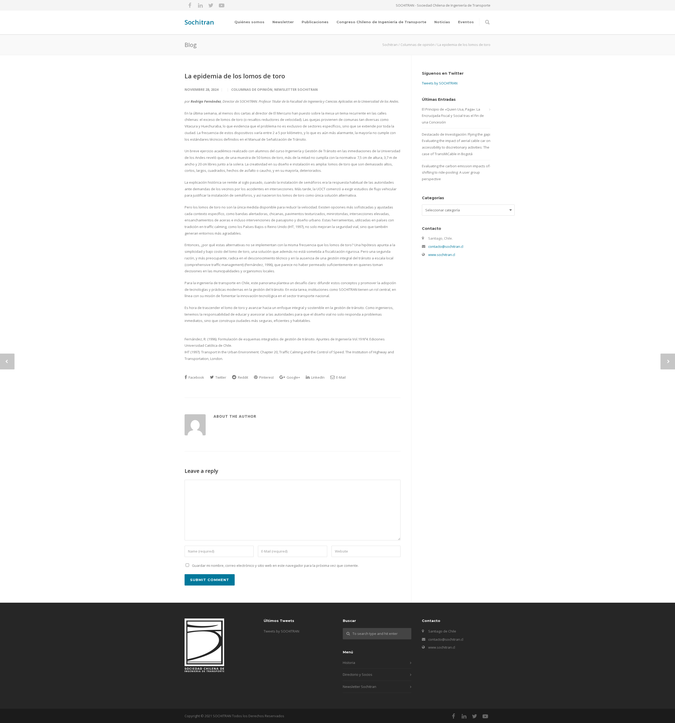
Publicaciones (315, 22)
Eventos (466, 22)
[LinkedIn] (200, 5)
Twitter (220, 377)
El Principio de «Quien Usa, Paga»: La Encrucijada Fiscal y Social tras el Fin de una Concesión (453, 116)
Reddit (242, 377)
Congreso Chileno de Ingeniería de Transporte (381, 22)
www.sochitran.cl (441, 254)
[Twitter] (211, 5)
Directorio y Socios (357, 674)
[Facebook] (190, 5)
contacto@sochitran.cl (445, 246)
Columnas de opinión (251, 89)
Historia (349, 662)
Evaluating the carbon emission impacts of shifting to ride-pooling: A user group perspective (455, 172)
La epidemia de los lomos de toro (235, 76)
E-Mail (340, 377)
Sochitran (199, 22)
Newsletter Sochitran (296, 89)
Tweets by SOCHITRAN (439, 83)
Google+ (293, 377)
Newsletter (283, 22)
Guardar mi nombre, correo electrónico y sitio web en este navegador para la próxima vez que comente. (275, 565)
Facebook (196, 377)
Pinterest (266, 377)
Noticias (442, 22)
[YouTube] (221, 5)
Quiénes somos (249, 22)
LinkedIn (317, 377)
